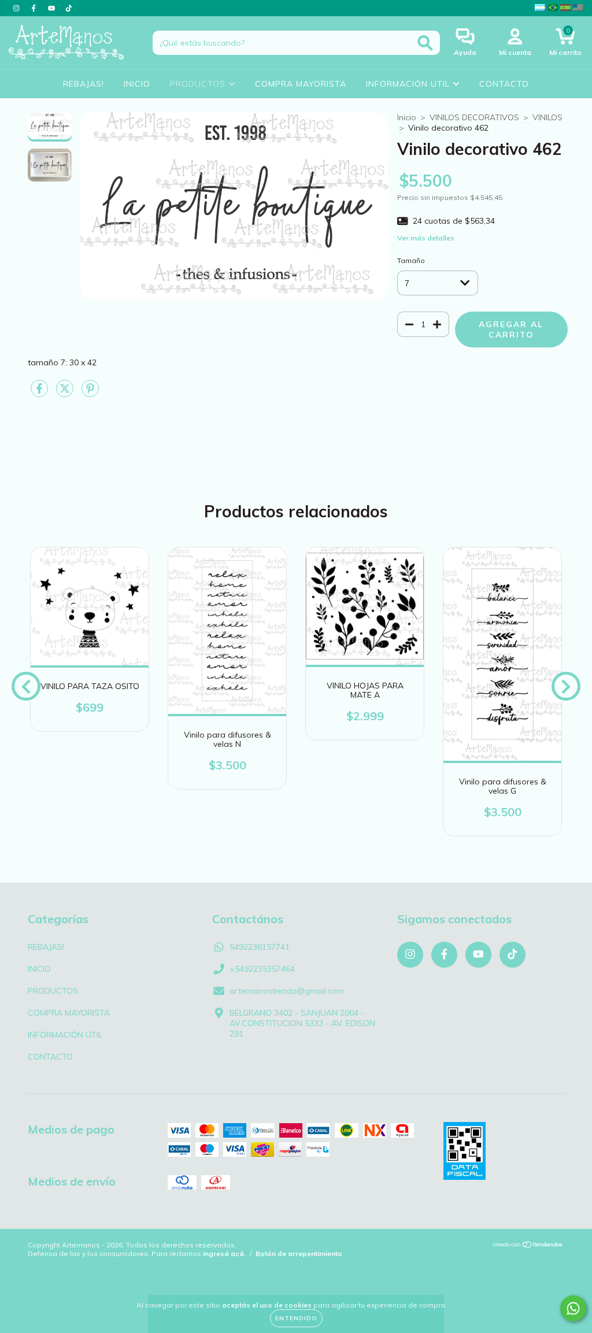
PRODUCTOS (199, 84)
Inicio (406, 117)
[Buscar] (425, 43)
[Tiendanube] (528, 1246)
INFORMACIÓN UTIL (409, 84)
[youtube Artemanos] (52, 8)
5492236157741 (260, 947)
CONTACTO (504, 84)
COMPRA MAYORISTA (300, 84)
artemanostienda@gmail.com (287, 991)
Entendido (296, 1318)
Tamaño (411, 260)
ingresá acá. (224, 1253)
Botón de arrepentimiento (299, 1253)
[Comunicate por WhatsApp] (573, 1308)
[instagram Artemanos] (17, 8)
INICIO (137, 84)
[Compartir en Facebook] (40, 393)
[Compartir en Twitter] (66, 393)
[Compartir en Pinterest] (90, 393)
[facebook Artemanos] (34, 8)
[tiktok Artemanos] (68, 8)
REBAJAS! (83, 84)
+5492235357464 (262, 969)
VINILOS (547, 117)
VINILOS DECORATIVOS (474, 117)
